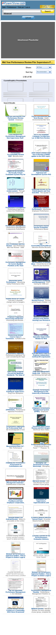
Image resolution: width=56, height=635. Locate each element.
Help (3, 7)
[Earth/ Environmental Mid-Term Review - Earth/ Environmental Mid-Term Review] (41, 115)
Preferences (11, 7)
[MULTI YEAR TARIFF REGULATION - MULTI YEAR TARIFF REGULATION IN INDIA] (41, 553)
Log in (27, 7)
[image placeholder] (15, 86)
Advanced (8, 13)
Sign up (21, 7)
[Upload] (28, 18)
